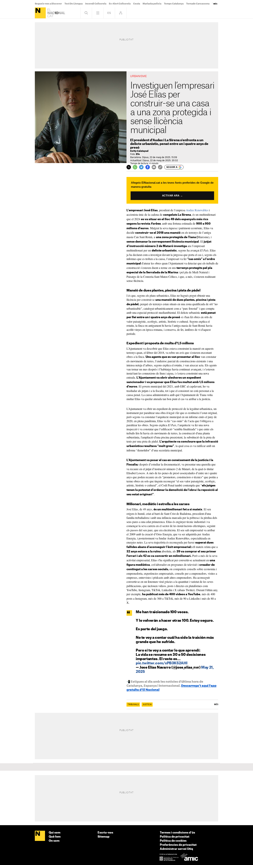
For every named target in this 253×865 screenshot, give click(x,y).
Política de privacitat (174, 836)
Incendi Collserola (95, 4)
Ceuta (136, 4)
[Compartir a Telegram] (141, 167)
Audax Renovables (196, 210)
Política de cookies (173, 840)
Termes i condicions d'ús (177, 832)
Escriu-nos (105, 832)
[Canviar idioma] (109, 12)
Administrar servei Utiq (176, 849)
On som (54, 840)
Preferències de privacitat (178, 845)
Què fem (55, 836)
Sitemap (103, 836)
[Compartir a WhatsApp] (135, 167)
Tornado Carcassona (197, 4)
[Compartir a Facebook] (147, 167)
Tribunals (133, 704)
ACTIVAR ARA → (172, 195)
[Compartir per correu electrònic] (154, 167)
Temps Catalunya (174, 4)
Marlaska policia (152, 4)
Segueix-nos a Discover (48, 4)
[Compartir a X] (128, 167)
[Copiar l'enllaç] (160, 167)
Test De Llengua (73, 4)
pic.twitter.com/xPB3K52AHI (161, 663)
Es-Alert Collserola (120, 4)
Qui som (54, 832)
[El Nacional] (40, 12)
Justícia (147, 704)
